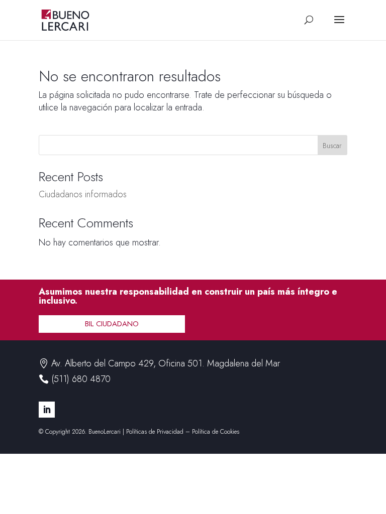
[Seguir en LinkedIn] (47, 410)
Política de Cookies (215, 431)
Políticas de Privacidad (154, 431)
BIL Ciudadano (112, 323)
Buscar (332, 146)
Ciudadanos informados (83, 194)
